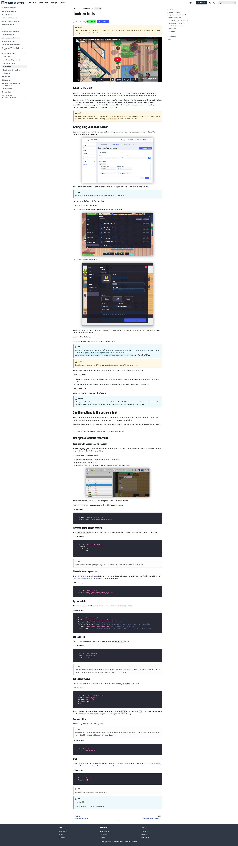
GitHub (102, 837)
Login (190, 3)
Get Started (201, 3)
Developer (54, 3)
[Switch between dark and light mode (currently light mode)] (213, 2)
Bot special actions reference (174, 17)
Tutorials (63, 3)
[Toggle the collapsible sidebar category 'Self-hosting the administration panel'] (25, 96)
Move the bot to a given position (176, 23)
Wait (169, 39)
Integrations (6, 77)
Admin (41, 3)
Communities (6, 92)
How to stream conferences (11, 45)
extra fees (157, 30)
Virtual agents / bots (8, 53)
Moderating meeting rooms (11, 38)
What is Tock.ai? (171, 9)
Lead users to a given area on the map (178, 20)
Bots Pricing (7, 73)
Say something (172, 36)
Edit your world (7, 14)
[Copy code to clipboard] (159, 514)
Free (91, 22)
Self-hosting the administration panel (9, 96)
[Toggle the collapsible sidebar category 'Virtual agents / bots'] (25, 53)
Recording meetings (8, 24)
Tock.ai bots (7, 67)
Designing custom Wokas (10, 31)
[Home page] (75, 8)
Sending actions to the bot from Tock (176, 15)
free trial (134, 30)
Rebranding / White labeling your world (13, 49)
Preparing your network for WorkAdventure (11, 84)
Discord (102, 834)
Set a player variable (173, 34)
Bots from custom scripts (11, 70)
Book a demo (104, 831)
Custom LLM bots (9, 63)
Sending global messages (10, 21)
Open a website (172, 28)
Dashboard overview (9, 8)
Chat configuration (8, 34)
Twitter (143, 834)
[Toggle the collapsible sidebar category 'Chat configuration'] (25, 34)
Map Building (32, 3)
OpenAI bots (7, 56)
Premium (103, 22)
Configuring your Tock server (174, 12)
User (46, 3)
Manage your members (9, 18)
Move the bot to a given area (175, 26)
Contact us (78, 806)
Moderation (6, 28)
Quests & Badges (7, 89)
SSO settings (6, 80)
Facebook (144, 837)
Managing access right (9, 11)
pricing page (107, 33)
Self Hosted (79, 22)
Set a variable (171, 31)
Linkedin (144, 831)
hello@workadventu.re (98, 806)
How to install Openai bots (11, 60)
